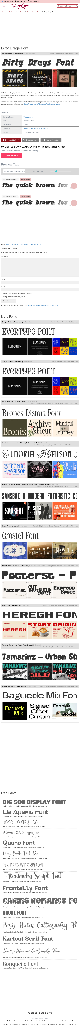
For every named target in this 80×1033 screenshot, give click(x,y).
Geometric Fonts (63, 605)
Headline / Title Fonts (71, 526)
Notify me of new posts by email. (14, 297)
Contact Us (7, 1024)
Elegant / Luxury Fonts (71, 403)
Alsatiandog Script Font (32, 876)
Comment (4, 256)
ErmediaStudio (44, 484)
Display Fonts (59, 53)
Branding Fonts (48, 486)
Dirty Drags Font (7, 53)
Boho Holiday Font (20, 822)
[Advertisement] (40, 28)
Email (3, 286)
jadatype (27, 566)
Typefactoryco (19, 53)
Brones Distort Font (8, 401)
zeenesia (15, 526)
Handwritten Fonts (72, 322)
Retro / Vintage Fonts (34, 12)
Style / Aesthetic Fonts (16, 12)
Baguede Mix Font (7, 686)
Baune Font (15, 913)
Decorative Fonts (41, 403)
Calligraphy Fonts (42, 445)
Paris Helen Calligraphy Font (40, 926)
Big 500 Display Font (34, 801)
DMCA (24, 1024)
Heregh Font (6, 605)
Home (4, 12)
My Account (21, 1)
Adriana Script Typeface (20, 833)
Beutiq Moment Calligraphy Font (31, 951)
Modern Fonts (73, 605)
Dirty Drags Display (22, 244)
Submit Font (72, 1024)
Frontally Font (25, 888)
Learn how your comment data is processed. (43, 305)
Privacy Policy (34, 1024)
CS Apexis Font (25, 812)
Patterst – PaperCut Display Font (12, 566)
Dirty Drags (10, 244)
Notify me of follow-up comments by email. (17, 293)
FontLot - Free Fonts (40, 1013)
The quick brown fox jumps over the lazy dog (39, 186)
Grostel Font (6, 526)
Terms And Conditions (49, 1024)
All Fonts (62, 1024)
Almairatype (16, 605)
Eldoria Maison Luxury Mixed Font (13, 443)
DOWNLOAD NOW (11, 155)
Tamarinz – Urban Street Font (11, 645)
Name (3, 279)
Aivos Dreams (27, 645)
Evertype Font (6, 322)
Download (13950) (12, 140)
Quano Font (19, 843)
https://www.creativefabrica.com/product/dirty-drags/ (42, 104)
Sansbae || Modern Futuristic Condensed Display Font (19, 484)
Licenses (16, 1024)
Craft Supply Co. (22, 401)
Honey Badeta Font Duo (21, 854)
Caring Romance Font (40, 901)
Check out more (31, 140)
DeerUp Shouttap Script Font (23, 865)
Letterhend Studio (32, 443)
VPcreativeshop (18, 322)
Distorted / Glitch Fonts (55, 403)
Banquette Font (20, 963)
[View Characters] (74, 186)
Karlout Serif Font (28, 939)
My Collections (34, 1)
